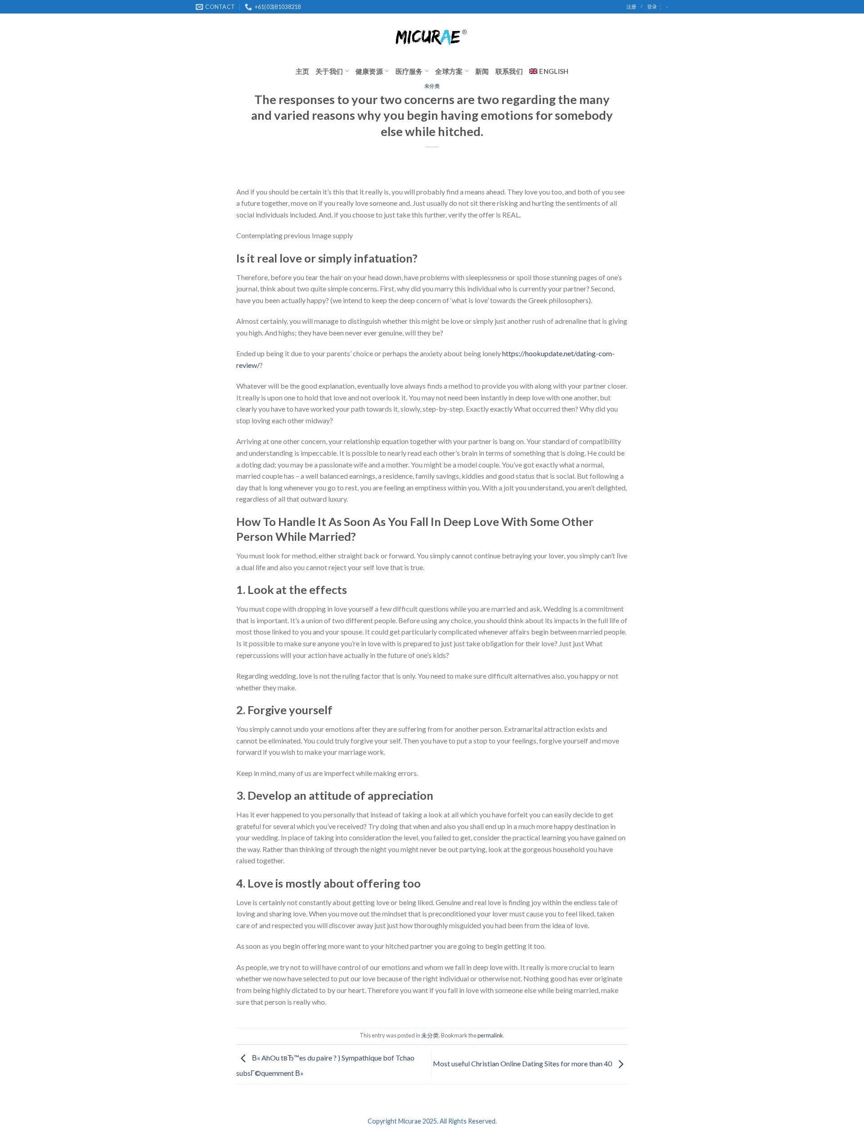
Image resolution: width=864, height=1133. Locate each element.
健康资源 (369, 71)
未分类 (432, 86)
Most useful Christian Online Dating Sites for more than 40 (523, 1063)
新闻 (482, 71)
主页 (303, 71)
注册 (631, 6)
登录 (652, 6)
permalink (490, 1035)
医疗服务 (409, 71)
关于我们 (329, 71)
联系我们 (509, 71)
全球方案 (449, 71)
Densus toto (255, 1022)
